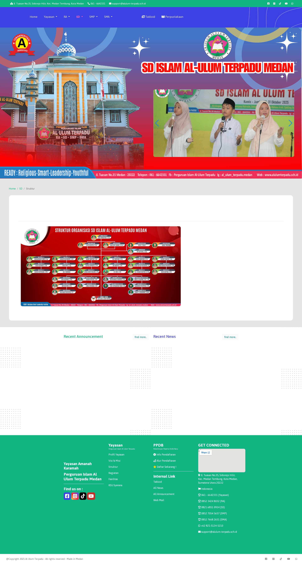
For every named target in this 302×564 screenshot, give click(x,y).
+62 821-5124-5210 (211, 525)
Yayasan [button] (49, 16)
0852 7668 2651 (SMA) (214, 519)
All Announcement (163, 494)
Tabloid (150, 16)
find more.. (141, 337)
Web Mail (158, 500)
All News (158, 487)
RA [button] (66, 16)
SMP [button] (92, 16)
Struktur (113, 466)
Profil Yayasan (116, 454)
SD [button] (78, 16)
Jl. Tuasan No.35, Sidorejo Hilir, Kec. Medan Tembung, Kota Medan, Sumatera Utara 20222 (217, 479)
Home (33, 16)
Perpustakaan (174, 16)
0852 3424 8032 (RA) (213, 501)
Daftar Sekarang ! (166, 466)
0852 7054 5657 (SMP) (214, 513)
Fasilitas (113, 479)
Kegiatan (113, 473)
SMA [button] (107, 16)
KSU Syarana (115, 485)
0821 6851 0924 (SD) (213, 507)
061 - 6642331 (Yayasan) (215, 495)
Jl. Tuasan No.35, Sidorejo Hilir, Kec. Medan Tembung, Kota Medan (48, 3)
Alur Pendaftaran (166, 460)
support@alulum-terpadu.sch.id (128, 3)
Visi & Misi (114, 460)
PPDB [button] (127, 32)
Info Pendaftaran (166, 454)
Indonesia (206, 488)
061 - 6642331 (97, 3)
